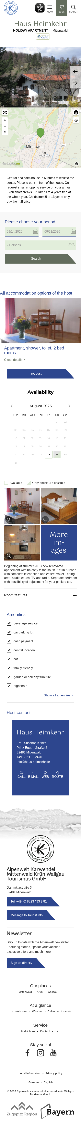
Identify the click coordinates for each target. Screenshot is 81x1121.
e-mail (33, 776)
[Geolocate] (76, 120)
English (48, 1082)
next (75, 82)
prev (75, 71)
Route (57, 776)
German (34, 1082)
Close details (13, 359)
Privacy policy (53, 1073)
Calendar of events (59, 1011)
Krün (40, 991)
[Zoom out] (5, 126)
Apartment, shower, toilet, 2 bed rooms (34, 350)
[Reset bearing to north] (5, 132)
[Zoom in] (5, 120)
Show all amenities (57, 695)
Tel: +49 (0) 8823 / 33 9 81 (29, 901)
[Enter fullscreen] (5, 112)
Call (21, 776)
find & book (28, 1031)
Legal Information (29, 1073)
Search (36, 258)
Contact (45, 1031)
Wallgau (52, 991)
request (36, 373)
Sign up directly (21, 962)
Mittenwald (25, 991)
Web (45, 776)
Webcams (21, 1011)
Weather (37, 1011)
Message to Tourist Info (27, 915)
